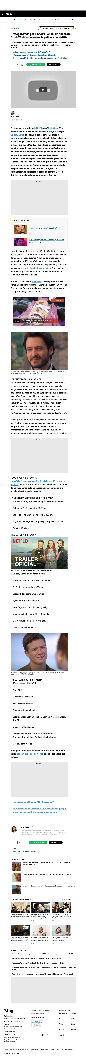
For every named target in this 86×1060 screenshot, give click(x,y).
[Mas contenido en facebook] (39, 1035)
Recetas (74, 1029)
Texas (26, 19)
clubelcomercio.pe (22, 1050)
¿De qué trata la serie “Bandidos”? (43, 228)
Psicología (42, 19)
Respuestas (63, 1013)
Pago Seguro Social (60, 19)
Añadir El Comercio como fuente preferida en (57, 28)
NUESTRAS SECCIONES (64, 1010)
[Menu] (4, 14)
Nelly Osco (15, 117)
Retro (73, 1024)
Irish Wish (16, 852)
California (20, 19)
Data (72, 1018)
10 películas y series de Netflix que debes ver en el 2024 (46, 241)
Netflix (33, 852)
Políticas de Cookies (37, 1017)
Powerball (50, 19)
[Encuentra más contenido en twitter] (17, 64)
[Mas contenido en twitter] (43, 1035)
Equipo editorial (8, 1016)
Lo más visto (18, 859)
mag (18, 1053)
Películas (25, 852)
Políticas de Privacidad (38, 1014)
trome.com (55, 1050)
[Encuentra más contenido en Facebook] (13, 64)
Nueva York (33, 19)
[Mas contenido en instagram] (47, 1035)
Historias (62, 1035)
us (60, 1018)
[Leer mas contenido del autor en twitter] (32, 827)
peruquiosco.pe (9, 1053)
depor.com (44, 1050)
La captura (71, 19)
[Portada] (9, 1014)
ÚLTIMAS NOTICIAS (20, 951)
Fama (61, 1024)
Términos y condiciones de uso (40, 1010)
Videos (73, 1013)
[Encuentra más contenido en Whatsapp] (22, 64)
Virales (61, 1029)
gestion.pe (35, 1050)
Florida (13, 19)
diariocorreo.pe (66, 1050)
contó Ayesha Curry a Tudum (37, 268)
